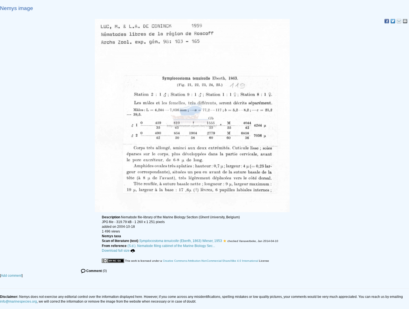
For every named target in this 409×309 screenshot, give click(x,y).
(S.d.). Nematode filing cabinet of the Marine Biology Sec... (171, 246)
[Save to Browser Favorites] (399, 21)
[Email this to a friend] (405, 21)
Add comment (11, 276)
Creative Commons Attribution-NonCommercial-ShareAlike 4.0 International (210, 260)
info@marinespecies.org (18, 301)
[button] (224, 240)
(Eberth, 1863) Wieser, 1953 (180, 241)
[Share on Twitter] (393, 21)
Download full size (116, 251)
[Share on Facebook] (387, 21)
